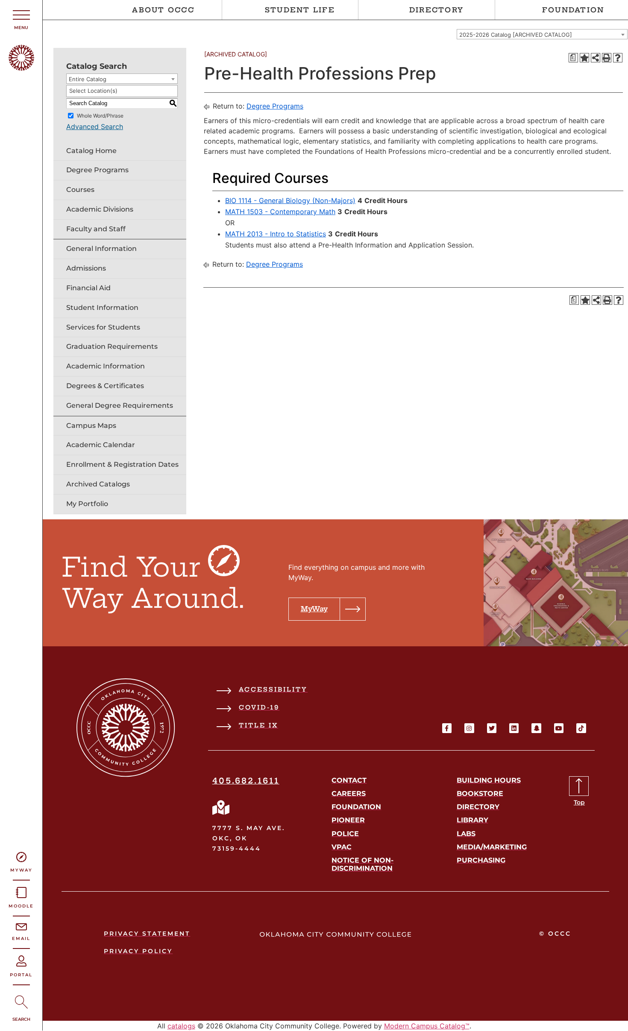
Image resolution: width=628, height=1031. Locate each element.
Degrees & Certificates (105, 386)
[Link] (220, 807)
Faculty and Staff (96, 229)
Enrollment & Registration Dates (122, 464)
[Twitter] (491, 728)
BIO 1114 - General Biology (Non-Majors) (290, 200)
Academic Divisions (99, 209)
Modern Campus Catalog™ (427, 1026)
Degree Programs (97, 170)
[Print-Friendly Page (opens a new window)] (606, 57)
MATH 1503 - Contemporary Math (280, 211)
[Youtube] (558, 728)
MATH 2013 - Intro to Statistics (275, 234)
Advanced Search (94, 126)
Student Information (102, 307)
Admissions (86, 268)
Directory (436, 10)
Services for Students (103, 327)
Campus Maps (91, 425)
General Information (101, 248)
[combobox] (542, 34)
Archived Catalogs (98, 484)
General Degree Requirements (119, 405)
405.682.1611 (245, 781)
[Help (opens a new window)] (617, 57)
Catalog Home (91, 151)
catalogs (181, 1026)
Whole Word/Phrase (100, 115)
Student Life (300, 10)
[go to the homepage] (21, 68)
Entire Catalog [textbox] (87, 79)
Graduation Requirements (112, 346)
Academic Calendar (100, 445)
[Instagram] (469, 728)
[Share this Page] (595, 57)
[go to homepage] (125, 774)
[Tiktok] (581, 728)
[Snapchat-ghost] (536, 728)
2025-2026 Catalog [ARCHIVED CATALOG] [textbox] (515, 34)
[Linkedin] (514, 728)
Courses (80, 190)
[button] (327, 609)
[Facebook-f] (447, 728)
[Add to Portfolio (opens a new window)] (584, 57)
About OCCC (163, 10)
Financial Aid (88, 288)
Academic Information (105, 366)
